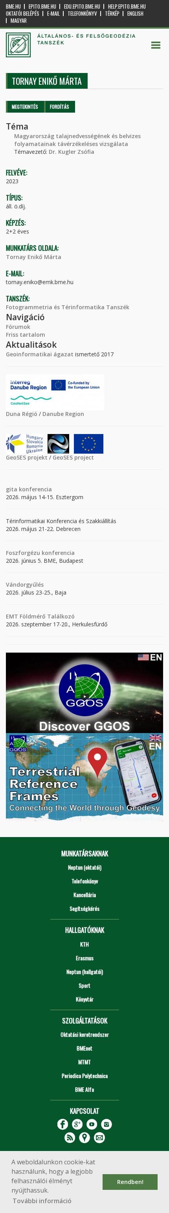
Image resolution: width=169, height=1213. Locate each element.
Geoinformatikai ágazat (39, 354)
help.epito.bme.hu (127, 6)
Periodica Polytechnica (85, 1075)
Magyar (19, 20)
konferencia (34, 489)
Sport (84, 985)
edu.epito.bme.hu (82, 6)
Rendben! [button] (130, 1182)
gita (11, 489)
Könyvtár (85, 999)
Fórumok (18, 326)
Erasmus (85, 958)
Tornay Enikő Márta (33, 257)
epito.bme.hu (42, 6)
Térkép (112, 13)
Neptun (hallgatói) (84, 971)
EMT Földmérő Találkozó (40, 616)
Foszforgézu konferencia (40, 552)
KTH (84, 944)
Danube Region (63, 414)
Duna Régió (21, 414)
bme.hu (13, 6)
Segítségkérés (84, 908)
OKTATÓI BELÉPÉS (22, 13)
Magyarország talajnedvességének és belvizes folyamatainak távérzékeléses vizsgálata (77, 140)
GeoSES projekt (27, 457)
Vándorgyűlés (25, 584)
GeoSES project (73, 457)
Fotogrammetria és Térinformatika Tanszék (67, 307)
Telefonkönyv (82, 13)
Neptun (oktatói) (84, 867)
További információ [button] (42, 1201)
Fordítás (59, 106)
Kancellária (84, 894)
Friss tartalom (25, 334)
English (135, 13)
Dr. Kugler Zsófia (71, 151)
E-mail (53, 13)
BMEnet (84, 1048)
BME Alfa (84, 1089)
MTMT (84, 1062)
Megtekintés (25, 106)
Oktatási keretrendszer (85, 1034)
